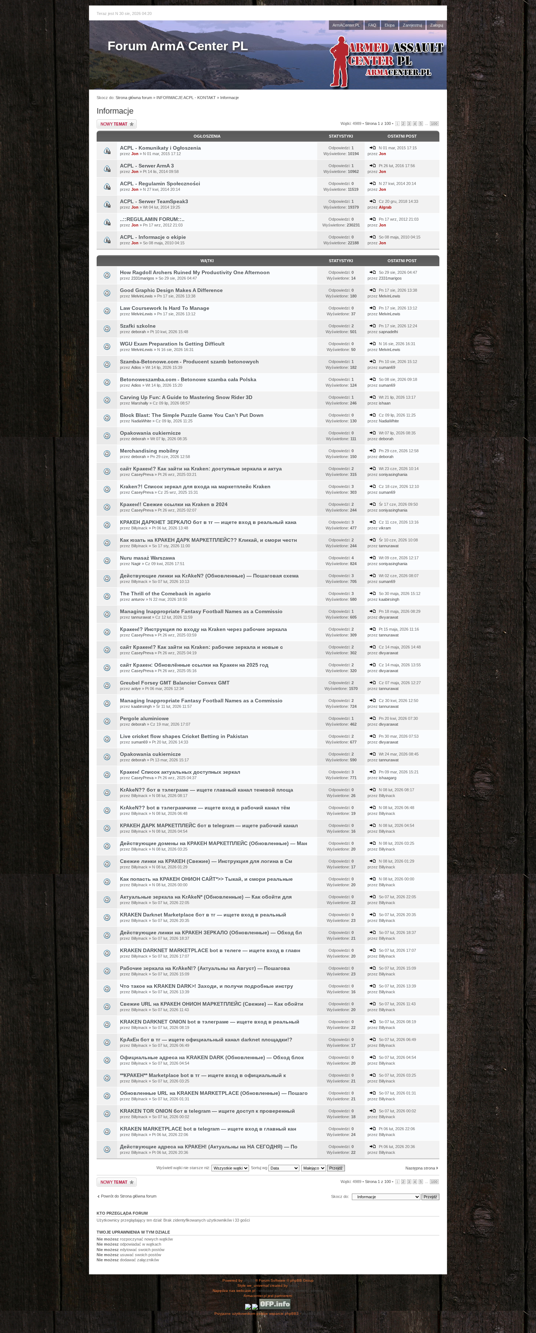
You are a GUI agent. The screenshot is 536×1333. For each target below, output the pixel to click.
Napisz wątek (108, 121)
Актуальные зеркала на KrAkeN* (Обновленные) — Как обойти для (206, 897)
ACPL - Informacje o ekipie (153, 237)
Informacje (229, 97)
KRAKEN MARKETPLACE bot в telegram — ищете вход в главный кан (208, 1129)
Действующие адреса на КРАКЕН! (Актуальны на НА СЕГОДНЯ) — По (209, 1146)
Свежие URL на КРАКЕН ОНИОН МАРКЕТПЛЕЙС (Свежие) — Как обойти (211, 1004)
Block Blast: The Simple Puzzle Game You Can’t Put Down (192, 415)
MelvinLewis (142, 296)
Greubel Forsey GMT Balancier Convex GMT (175, 683)
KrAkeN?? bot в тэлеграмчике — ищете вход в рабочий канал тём (205, 808)
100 (434, 124)
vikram (385, 528)
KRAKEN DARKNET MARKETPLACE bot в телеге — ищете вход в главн (210, 950)
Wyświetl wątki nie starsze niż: (183, 1168)
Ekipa (390, 25)
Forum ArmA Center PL (178, 46)
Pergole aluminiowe (144, 718)
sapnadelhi (388, 332)
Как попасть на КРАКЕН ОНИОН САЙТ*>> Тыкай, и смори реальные (206, 879)
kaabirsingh (389, 599)
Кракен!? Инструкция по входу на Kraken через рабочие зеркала (203, 629)
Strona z (378, 123)
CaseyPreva (142, 474)
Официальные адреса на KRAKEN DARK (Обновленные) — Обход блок (212, 1057)
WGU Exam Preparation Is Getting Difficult (172, 344)
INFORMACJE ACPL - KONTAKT (186, 97)
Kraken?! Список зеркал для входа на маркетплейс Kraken (195, 486)
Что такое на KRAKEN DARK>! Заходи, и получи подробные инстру (206, 986)
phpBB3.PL (312, 1314)
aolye (136, 688)
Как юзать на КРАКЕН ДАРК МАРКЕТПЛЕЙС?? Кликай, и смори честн (208, 540)
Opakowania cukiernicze (150, 433)
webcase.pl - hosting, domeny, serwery (291, 1291)
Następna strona (420, 1168)
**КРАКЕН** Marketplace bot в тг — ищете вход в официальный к (203, 1075)
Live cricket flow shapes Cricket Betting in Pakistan (184, 736)
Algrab (385, 207)
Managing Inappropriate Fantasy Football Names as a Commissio (201, 611)
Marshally (139, 403)
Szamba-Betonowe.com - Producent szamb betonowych (189, 361)
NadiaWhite (141, 421)
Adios (136, 367)
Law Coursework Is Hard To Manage (164, 308)
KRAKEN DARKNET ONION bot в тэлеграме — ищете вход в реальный (209, 1022)
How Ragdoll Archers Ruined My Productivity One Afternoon (195, 272)
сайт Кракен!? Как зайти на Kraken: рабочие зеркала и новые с (201, 647)
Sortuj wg (259, 1168)
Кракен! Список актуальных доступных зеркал (180, 772)
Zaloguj (436, 25)
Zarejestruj (412, 25)
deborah (138, 332)
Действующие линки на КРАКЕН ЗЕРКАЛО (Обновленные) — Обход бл (211, 932)
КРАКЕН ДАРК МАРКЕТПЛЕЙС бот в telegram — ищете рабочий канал (209, 825)
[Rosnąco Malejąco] (323, 1168)
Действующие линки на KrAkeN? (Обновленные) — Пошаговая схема (209, 576)
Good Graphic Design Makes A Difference (171, 290)
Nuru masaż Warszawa (147, 558)
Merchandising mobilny (149, 451)
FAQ (372, 25)
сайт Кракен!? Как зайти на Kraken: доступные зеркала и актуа (201, 469)
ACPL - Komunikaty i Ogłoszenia (160, 148)
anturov (138, 599)
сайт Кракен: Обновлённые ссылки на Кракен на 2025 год (194, 665)
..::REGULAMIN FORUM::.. (152, 219)
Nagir (136, 563)
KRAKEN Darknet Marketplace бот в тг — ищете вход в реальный (203, 915)
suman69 (387, 367)
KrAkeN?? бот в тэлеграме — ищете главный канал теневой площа (206, 790)
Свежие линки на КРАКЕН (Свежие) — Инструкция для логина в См (206, 861)
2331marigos (142, 278)
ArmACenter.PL (346, 25)
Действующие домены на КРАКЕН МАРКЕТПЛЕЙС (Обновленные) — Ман (213, 843)
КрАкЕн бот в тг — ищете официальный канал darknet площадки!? (206, 1039)
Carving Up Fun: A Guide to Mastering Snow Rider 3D (186, 397)
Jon (135, 153)
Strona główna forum (134, 97)
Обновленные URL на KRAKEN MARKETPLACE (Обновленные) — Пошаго (214, 1093)
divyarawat (388, 617)
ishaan (385, 403)
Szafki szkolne (138, 326)
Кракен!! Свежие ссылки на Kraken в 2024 (174, 504)
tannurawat (389, 546)
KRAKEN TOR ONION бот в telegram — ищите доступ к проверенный (207, 1111)
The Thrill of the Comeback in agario (165, 593)
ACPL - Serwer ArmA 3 (147, 166)
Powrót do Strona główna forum (128, 1196)
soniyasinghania (393, 474)
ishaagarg (387, 778)
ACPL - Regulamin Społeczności (160, 183)
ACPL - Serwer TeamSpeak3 (154, 201)
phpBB (249, 1280)
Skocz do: (340, 1196)
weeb (293, 1285)
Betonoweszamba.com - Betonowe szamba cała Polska (188, 379)
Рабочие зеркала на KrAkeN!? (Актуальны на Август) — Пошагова (205, 968)
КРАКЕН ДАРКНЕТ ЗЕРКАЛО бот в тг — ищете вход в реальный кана (208, 522)
